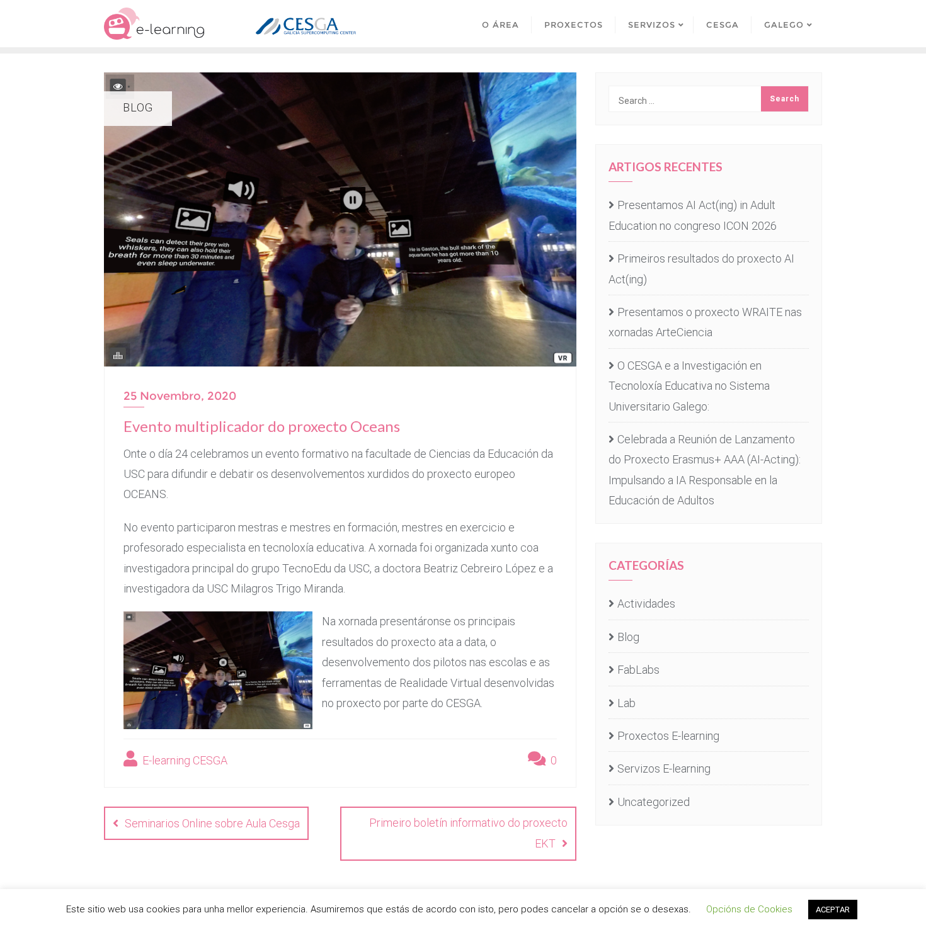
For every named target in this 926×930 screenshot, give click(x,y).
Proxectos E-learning (668, 735)
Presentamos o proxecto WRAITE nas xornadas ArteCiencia (705, 322)
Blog (628, 637)
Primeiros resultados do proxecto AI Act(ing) (701, 268)
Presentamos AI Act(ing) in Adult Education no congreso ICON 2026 (693, 215)
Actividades (646, 603)
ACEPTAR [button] (833, 909)
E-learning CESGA (183, 760)
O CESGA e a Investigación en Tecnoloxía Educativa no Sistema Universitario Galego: (689, 386)
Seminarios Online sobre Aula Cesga (212, 823)
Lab (626, 703)
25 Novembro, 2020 (179, 396)
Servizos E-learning (664, 768)
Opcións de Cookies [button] (749, 909)
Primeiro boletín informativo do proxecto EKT (468, 833)
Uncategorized (653, 801)
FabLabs (638, 669)
